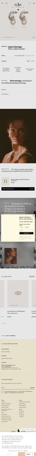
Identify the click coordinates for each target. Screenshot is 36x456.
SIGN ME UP (26, 233)
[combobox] (29, 454)
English (28, 454)
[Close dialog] (33, 216)
